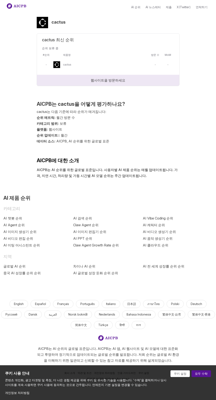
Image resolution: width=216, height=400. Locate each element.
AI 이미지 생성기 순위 (19, 232)
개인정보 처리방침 (17, 393)
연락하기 (202, 7)
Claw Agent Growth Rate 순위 (96, 245)
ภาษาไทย (153, 304)
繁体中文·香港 (201, 314)
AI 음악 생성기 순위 (158, 238)
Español (40, 304)
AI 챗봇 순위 (12, 218)
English (19, 304)
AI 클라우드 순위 (155, 245)
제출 (169, 7)
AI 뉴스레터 (153, 7)
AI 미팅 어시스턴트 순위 (21, 245)
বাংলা (138, 325)
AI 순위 (135, 7)
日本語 (131, 304)
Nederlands (107, 314)
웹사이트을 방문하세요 (108, 80)
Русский (11, 314)
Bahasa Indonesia (139, 314)
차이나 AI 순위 (84, 266)
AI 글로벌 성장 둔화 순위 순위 (95, 273)
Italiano (111, 304)
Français (63, 304)
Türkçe (103, 325)
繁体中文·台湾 (171, 314)
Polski (175, 304)
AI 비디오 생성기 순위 (159, 232)
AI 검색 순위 (82, 218)
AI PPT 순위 (82, 238)
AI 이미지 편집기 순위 (89, 232)
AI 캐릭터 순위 (154, 225)
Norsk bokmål (78, 314)
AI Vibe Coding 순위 (158, 218)
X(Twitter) (184, 7)
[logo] (108, 338)
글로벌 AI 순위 (14, 266)
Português (87, 304)
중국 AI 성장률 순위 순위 (22, 273)
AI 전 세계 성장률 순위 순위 (163, 266)
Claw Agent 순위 (86, 225)
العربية (53, 314)
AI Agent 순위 (14, 225)
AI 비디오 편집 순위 (18, 238)
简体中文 (81, 325)
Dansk (33, 314)
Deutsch (196, 304)
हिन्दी (122, 325)
